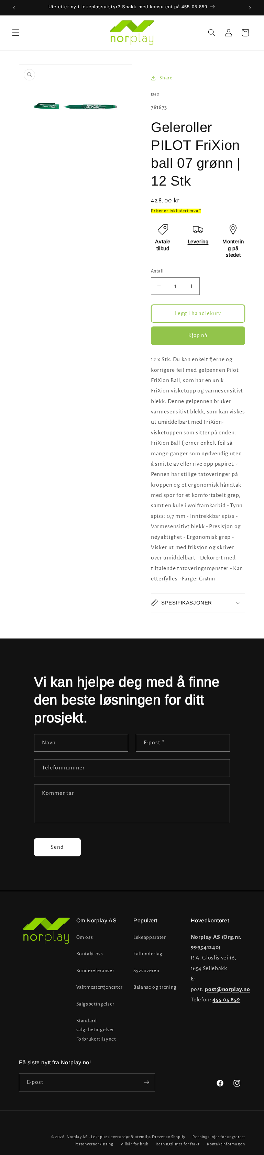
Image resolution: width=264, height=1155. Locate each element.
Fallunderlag (148, 953)
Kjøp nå (198, 335)
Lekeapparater (149, 937)
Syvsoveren (146, 970)
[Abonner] (146, 1082)
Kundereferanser (95, 970)
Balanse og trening (155, 987)
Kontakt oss (89, 953)
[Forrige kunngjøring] (14, 7)
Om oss (84, 937)
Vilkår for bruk (134, 1144)
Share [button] (166, 77)
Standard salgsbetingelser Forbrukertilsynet (96, 1030)
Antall (157, 271)
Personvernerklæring (94, 1144)
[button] (16, 32)
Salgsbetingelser (95, 1004)
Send (57, 847)
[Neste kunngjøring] (249, 7)
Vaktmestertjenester (99, 987)
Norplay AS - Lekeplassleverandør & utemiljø (109, 1137)
